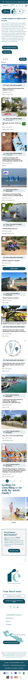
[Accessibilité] (19, 5)
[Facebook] (10, 607)
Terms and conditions (15, 662)
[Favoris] (23, 6)
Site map (6, 662)
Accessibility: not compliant (11, 668)
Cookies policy (6, 665)
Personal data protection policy (18, 665)
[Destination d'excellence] (12, 673)
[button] (26, 5)
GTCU (22, 662)
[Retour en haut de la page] (25, 560)
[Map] (16, 6)
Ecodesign (21, 668)
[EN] (26, 5)
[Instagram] (14, 607)
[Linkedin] (17, 607)
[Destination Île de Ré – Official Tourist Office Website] (14, 11)
